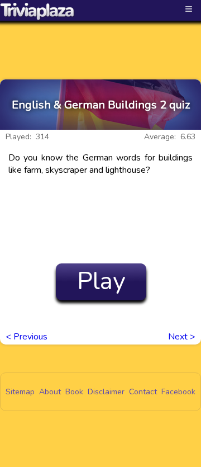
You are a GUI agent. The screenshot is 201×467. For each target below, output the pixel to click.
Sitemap (20, 391)
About (50, 391)
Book (74, 391)
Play (101, 281)
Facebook (178, 391)
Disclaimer (106, 391)
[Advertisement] (100, 40)
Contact (143, 391)
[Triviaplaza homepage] (37, 11)
